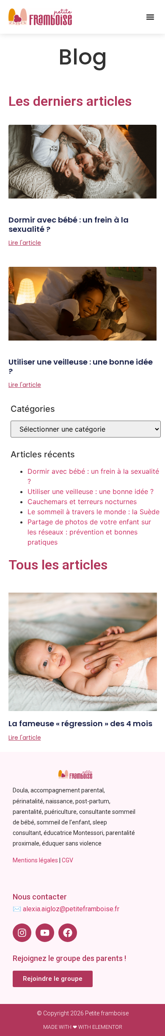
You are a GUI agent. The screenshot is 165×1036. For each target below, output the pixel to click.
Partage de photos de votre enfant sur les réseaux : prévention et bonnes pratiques (89, 532)
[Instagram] (22, 932)
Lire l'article (24, 243)
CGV (67, 860)
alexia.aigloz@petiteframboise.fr (71, 909)
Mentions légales (35, 860)
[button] (150, 17)
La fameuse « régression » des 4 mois (80, 723)
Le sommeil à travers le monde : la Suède (94, 511)
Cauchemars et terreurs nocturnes (82, 501)
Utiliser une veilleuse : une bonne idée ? (80, 366)
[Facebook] (67, 932)
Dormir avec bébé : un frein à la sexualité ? (68, 224)
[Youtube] (45, 932)
